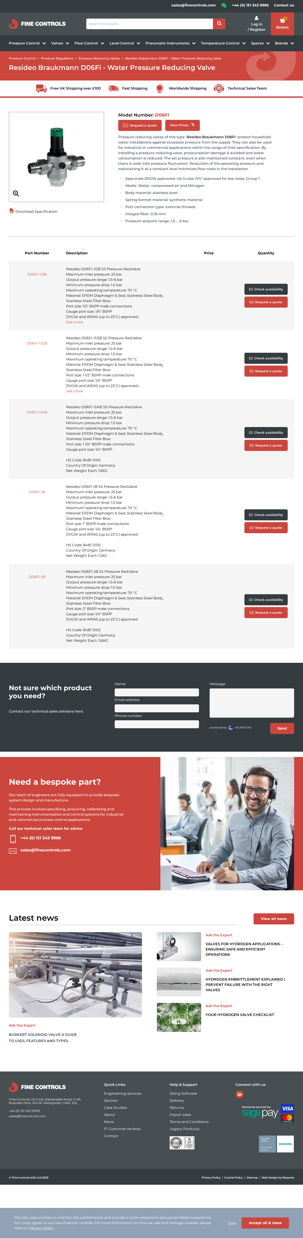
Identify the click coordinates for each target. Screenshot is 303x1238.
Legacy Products (184, 1129)
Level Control (122, 43)
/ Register (257, 29)
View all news (274, 919)
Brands (282, 43)
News (109, 1122)
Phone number (128, 716)
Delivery (177, 1100)
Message (217, 684)
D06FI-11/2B (37, 343)
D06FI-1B (37, 492)
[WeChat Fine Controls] (223, 7)
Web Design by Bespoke (278, 1177)
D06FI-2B (37, 577)
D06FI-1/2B (37, 274)
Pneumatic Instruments (168, 43)
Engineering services (122, 1093)
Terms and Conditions (189, 1122)
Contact (111, 1136)
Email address (127, 700)
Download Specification (36, 211)
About (109, 1115)
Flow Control (87, 43)
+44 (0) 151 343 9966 (250, 5)
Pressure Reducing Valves (99, 58)
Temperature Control (220, 43)
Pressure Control (25, 43)
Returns (177, 1108)
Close (232, 1223)
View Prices (179, 125)
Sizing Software (183, 1093)
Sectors (110, 1100)
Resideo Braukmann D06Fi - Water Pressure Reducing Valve (173, 58)
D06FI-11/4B (37, 412)
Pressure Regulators (57, 58)
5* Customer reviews (122, 1129)
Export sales (180, 1115)
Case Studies (115, 1108)
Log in (256, 24)
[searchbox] (149, 24)
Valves (57, 43)
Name (120, 684)
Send (282, 728)
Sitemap (252, 1177)
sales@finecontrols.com (193, 5)
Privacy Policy (211, 1177)
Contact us (284, 5)
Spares (257, 43)
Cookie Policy (233, 1177)
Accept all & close (265, 1223)
